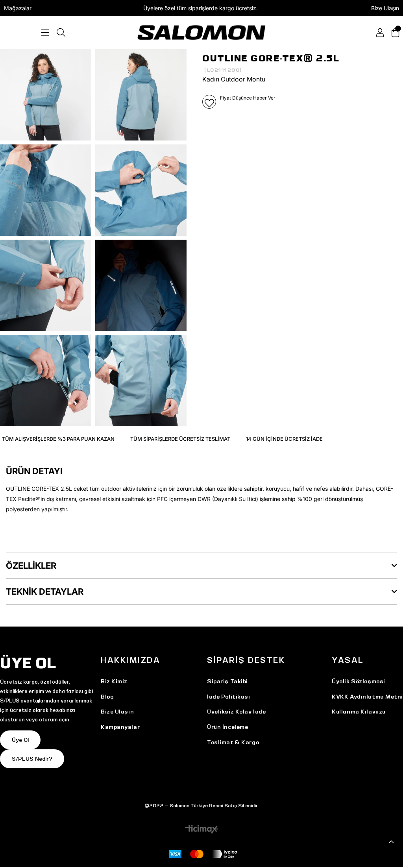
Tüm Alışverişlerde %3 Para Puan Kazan (58, 439)
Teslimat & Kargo (233, 742)
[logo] (201, 32)
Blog (107, 696)
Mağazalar (17, 8)
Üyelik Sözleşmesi (358, 681)
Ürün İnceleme (227, 727)
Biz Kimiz (114, 681)
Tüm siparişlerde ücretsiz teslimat (180, 439)
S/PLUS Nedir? (32, 759)
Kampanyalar (120, 727)
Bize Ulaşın (385, 8)
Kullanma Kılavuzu (359, 711)
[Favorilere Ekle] (209, 102)
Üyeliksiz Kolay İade (236, 711)
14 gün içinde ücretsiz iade (284, 439)
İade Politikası (228, 696)
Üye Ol (20, 740)
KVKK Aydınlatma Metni (367, 696)
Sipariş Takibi (227, 681)
